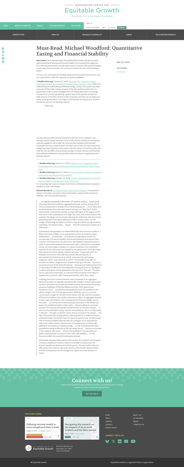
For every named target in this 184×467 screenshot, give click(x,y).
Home (107, 415)
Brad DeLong (121, 72)
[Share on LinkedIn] (3, 55)
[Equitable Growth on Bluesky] (107, 441)
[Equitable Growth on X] (113, 441)
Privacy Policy (111, 428)
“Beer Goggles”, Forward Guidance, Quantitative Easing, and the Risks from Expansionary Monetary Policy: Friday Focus (69, 166)
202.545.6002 (65, 451)
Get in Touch (92, 394)
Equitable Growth (44, 431)
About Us (137, 415)
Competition (18, 34)
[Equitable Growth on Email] (126, 441)
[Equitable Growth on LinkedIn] (119, 441)
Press (107, 418)
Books (135, 421)
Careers (108, 421)
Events (104, 27)
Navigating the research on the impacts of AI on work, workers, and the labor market (80, 427)
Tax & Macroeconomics (165, 34)
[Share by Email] (3, 58)
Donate (122, 27)
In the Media (138, 418)
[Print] (3, 61)
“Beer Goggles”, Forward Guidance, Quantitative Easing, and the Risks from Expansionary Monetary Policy (66, 82)
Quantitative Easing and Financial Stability (70, 190)
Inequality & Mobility (92, 34)
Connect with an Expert (93, 27)
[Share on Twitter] (3, 51)
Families (55, 34)
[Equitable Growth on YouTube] (133, 441)
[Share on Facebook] (3, 48)
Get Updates (111, 27)
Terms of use (138, 424)
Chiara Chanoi (79, 434)
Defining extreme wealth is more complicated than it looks (42, 426)
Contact (109, 424)
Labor (129, 34)
